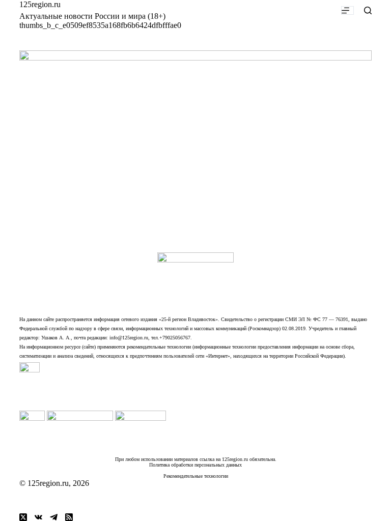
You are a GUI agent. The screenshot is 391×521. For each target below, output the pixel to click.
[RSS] (69, 517)
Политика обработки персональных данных (195, 465)
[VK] (38, 517)
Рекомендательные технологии (195, 476)
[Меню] (347, 10)
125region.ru (40, 4)
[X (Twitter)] (23, 517)
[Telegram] (54, 517)
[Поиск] (368, 10)
